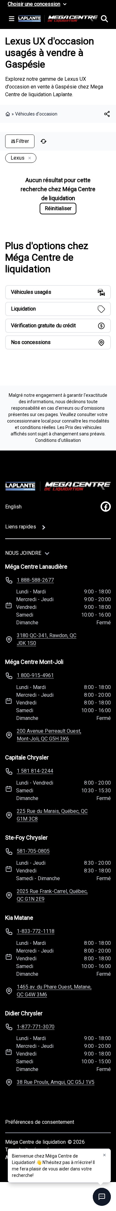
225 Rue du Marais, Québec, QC (52, 815)
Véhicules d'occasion (36, 113)
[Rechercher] (104, 18)
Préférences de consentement (39, 1122)
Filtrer (22, 141)
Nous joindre (23, 553)
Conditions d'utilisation (58, 440)
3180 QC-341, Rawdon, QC (46, 639)
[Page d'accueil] (8, 113)
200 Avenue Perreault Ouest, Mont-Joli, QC (49, 735)
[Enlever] (28, 158)
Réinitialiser (58, 208)
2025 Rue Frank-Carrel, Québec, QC (52, 895)
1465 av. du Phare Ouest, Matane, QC (54, 991)
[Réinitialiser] (43, 141)
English (13, 507)
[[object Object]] (107, 114)
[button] (104, 1155)
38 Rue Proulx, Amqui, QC (55, 1082)
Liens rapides (20, 527)
